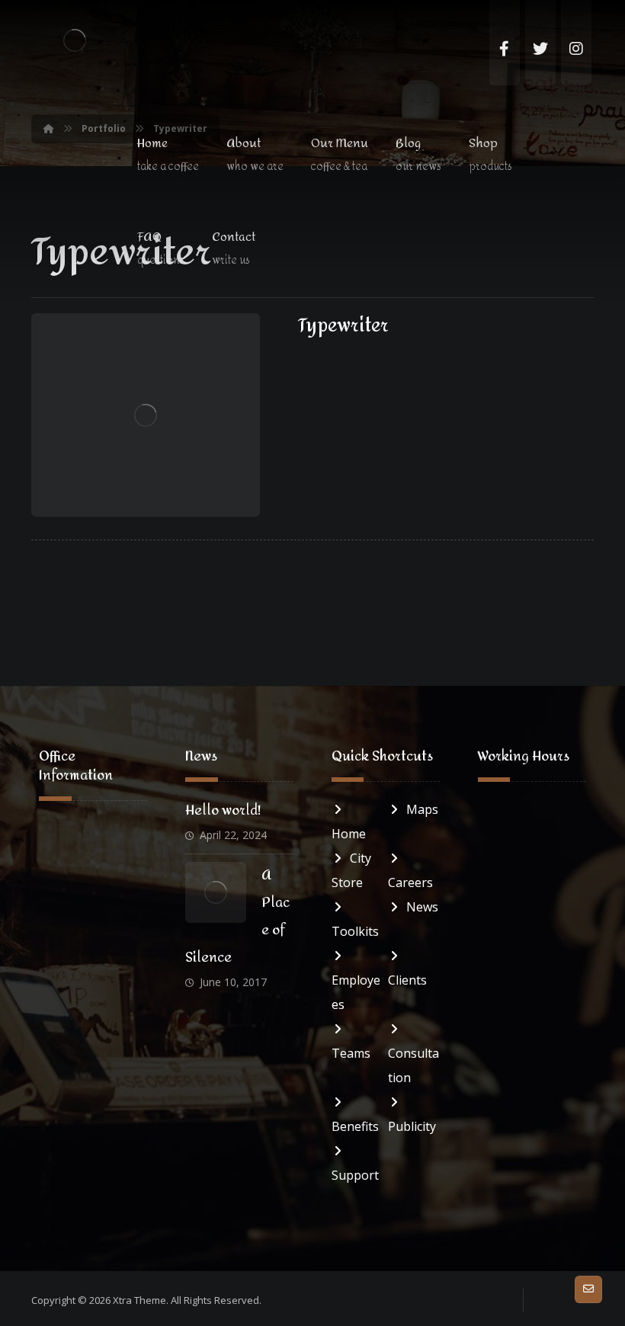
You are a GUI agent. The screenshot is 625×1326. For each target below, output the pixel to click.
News (422, 906)
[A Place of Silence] (215, 892)
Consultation (413, 1065)
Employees (356, 992)
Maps (422, 809)
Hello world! (223, 810)
